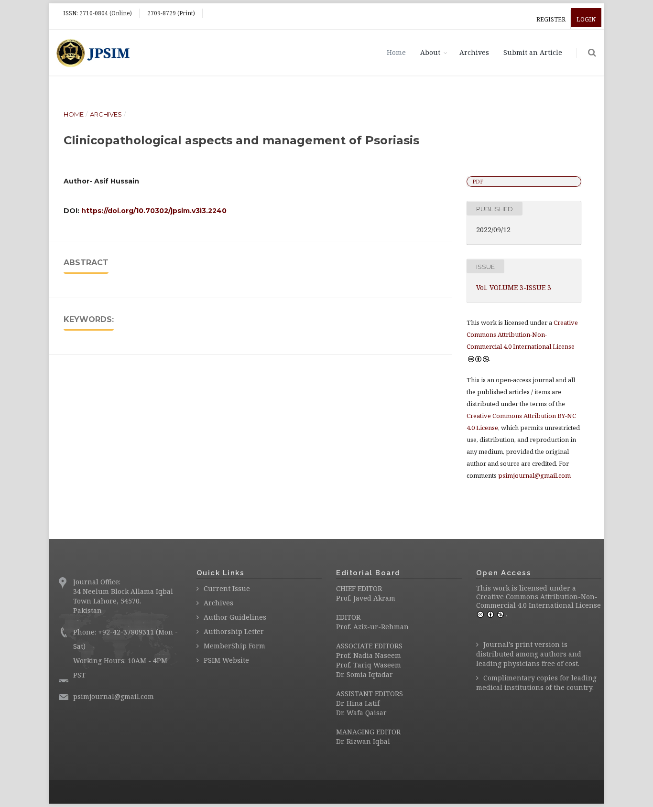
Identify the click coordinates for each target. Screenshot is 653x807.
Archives (474, 52)
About (430, 52)
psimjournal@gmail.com (534, 475)
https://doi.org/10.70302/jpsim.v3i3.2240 (154, 210)
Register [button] (551, 19)
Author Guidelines (235, 617)
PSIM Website (226, 660)
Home (396, 52)
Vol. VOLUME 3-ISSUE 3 (513, 287)
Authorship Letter (234, 631)
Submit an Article (532, 52)
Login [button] (586, 19)
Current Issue (227, 588)
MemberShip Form (234, 645)
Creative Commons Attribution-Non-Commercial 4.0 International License (538, 601)
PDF (477, 181)
